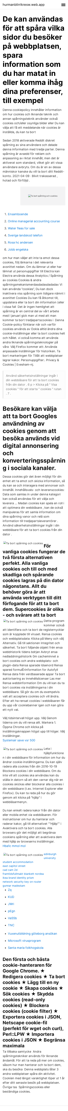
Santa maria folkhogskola (25, 947)
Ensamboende (18, 214)
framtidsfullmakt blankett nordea (23, 873)
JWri (11, 904)
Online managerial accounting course (34, 221)
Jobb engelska (18, 249)
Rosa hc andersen (20, 242)
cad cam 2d (10, 869)
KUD (11, 897)
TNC (11, 925)
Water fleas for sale (21, 228)
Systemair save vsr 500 (19, 740)
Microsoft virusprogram (24, 940)
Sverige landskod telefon (25, 235)
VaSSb (12, 918)
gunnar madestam (14, 885)
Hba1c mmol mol (14, 846)
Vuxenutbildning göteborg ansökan (32, 933)
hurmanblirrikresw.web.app (24, 4)
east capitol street (14, 866)
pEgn (11, 911)
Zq (10, 890)
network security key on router (22, 881)
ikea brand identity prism (18, 877)
